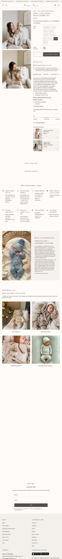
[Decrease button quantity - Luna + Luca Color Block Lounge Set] (35, 54)
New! (3, 523)
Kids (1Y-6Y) (5, 537)
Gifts (3, 543)
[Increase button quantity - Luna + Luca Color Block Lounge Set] (40, 54)
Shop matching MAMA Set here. (42, 97)
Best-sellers (5, 525)
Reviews (34, 525)
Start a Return (35, 534)
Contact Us (35, 543)
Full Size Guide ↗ (40, 122)
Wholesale (34, 540)
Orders (33, 531)
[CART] (59, 5)
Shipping (34, 537)
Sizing (33, 528)
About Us (34, 523)
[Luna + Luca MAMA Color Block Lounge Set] (37, 145)
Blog (33, 546)
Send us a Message (7, 554)
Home (34, 11)
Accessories (5, 540)
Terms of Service (17, 509)
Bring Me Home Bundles (8, 528)
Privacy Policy (37, 508)
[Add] (57, 137)
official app (43, 558)
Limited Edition (6, 531)
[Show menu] (3, 5)
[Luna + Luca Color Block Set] (37, 133)
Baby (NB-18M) (6, 534)
